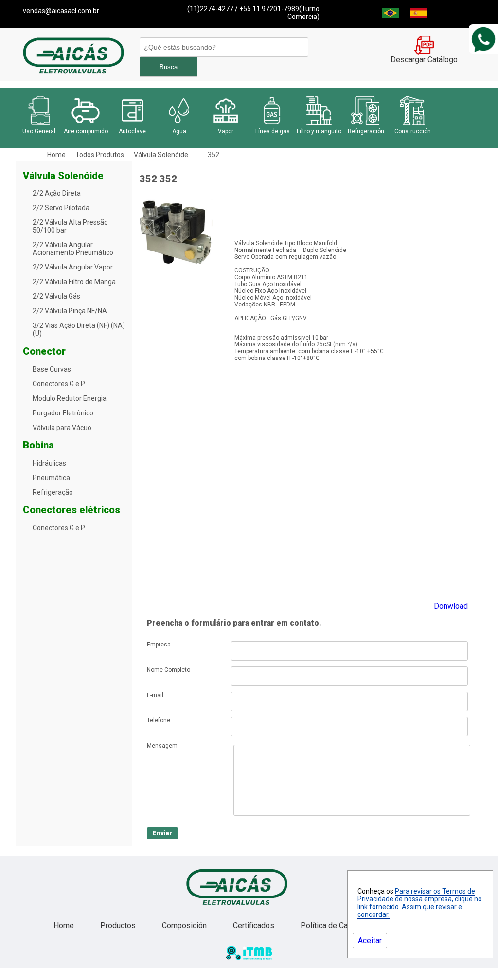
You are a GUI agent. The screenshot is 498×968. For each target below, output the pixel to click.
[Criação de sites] (249, 957)
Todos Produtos (99, 155)
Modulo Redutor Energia (70, 398)
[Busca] (222, 47)
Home (56, 155)
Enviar (162, 833)
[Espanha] (418, 15)
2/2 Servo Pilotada (61, 208)
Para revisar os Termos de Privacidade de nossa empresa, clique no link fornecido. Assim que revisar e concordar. (419, 902)
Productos (119, 925)
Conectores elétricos (71, 510)
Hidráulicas (49, 463)
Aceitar (370, 940)
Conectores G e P (59, 384)
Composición (185, 925)
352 (213, 155)
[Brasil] (390, 15)
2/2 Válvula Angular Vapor (73, 267)
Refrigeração (53, 492)
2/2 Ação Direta (57, 193)
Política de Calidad (333, 925)
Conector (44, 351)
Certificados (254, 925)
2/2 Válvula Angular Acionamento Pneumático (73, 248)
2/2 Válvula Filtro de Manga (74, 282)
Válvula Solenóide (161, 155)
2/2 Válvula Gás (56, 296)
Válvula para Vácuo (62, 427)
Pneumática (51, 478)
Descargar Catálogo (424, 59)
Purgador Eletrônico (63, 413)
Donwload (451, 605)
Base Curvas (52, 369)
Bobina (38, 445)
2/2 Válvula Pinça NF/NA (70, 311)
